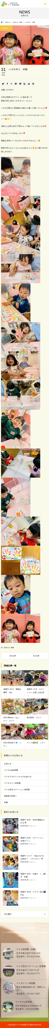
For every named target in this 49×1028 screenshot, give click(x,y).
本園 (12, 647)
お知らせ (7, 647)
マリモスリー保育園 (12, 783)
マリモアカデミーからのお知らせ (17, 776)
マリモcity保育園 (11, 770)
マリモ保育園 (24, 928)
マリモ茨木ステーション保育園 (17, 789)
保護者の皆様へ (10, 796)
